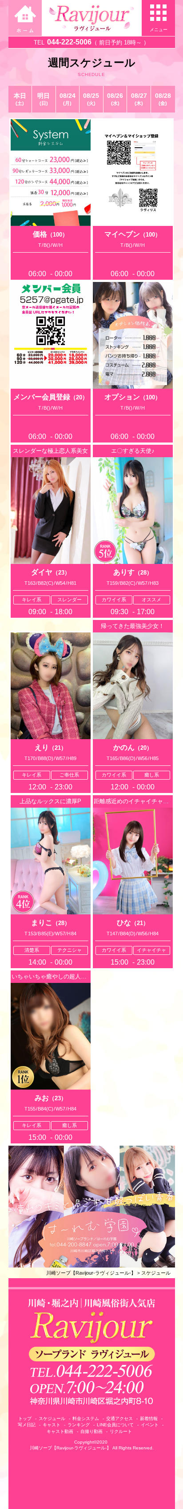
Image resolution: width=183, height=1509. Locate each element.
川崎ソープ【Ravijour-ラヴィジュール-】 (91, 1273)
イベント (150, 1424)
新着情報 (149, 1418)
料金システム (85, 1418)
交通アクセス (119, 1418)
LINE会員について (115, 1424)
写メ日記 (27, 1424)
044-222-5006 (69, 42)
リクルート (121, 1431)
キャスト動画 (60, 1431)
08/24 (68, 99)
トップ (25, 1418)
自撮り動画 (91, 1431)
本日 (20, 99)
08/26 (115, 99)
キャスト (51, 1424)
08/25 (91, 99)
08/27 (139, 99)
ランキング (79, 1424)
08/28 (163, 99)
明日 (43, 99)
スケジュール (156, 1273)
